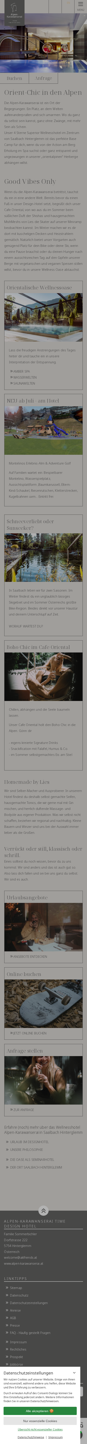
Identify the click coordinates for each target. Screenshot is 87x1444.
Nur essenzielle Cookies (40, 1421)
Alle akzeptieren (37, 1411)
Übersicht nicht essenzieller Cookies (40, 1429)
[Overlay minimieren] (74, 1373)
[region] (40, 1390)
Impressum (55, 1437)
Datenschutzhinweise (31, 1437)
